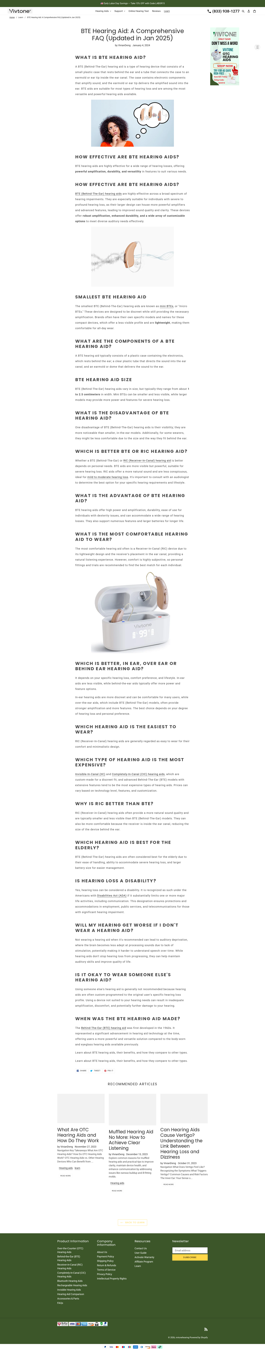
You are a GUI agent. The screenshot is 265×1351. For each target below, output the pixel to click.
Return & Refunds (106, 1265)
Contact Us (141, 1248)
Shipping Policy (105, 1260)
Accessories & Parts (68, 1298)
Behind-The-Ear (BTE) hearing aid (103, 1028)
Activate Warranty (144, 1257)
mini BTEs (166, 306)
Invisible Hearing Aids (69, 1289)
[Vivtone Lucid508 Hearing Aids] (132, 257)
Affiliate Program (144, 1261)
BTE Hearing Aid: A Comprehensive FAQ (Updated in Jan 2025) (53, 17)
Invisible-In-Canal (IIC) (90, 774)
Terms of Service (106, 1269)
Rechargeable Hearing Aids (72, 1285)
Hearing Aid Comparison (70, 1294)
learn (77, 1168)
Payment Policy (105, 1256)
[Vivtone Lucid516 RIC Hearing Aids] (132, 612)
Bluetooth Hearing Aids (70, 1280)
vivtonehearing (182, 1337)
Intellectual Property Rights (112, 1278)
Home (12, 17)
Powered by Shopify (199, 1337)
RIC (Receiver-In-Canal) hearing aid (147, 460)
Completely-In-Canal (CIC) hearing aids (138, 774)
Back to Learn (135, 1222)
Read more (65, 1176)
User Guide (141, 1252)
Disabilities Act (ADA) (112, 895)
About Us (102, 1252)
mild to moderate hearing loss (107, 477)
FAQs (60, 1303)
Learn (20, 17)
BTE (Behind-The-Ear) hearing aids (98, 193)
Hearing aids (66, 1168)
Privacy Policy (104, 1274)
